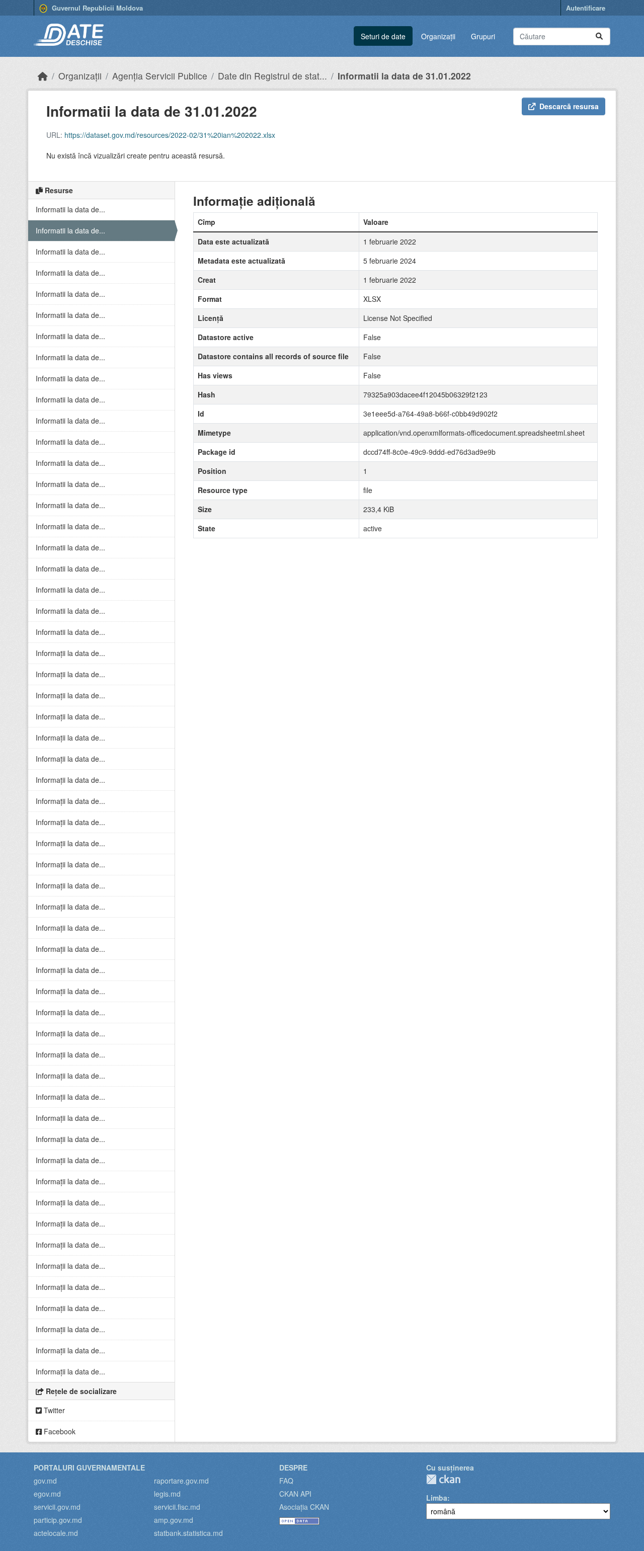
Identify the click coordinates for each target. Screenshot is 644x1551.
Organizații (438, 36)
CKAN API (295, 1494)
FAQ (286, 1481)
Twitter (53, 1410)
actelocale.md (56, 1533)
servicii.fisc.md (177, 1507)
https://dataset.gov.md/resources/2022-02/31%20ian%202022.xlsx (169, 135)
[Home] (43, 75)
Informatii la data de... (70, 209)
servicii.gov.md (57, 1507)
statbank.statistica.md (188, 1533)
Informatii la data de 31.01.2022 (404, 75)
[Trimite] (599, 36)
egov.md (47, 1494)
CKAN (443, 1479)
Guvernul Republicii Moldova (96, 8)
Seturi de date (383, 36)
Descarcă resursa (569, 106)
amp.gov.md (173, 1520)
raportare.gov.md (181, 1481)
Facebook (58, 1431)
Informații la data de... (70, 653)
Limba (436, 1498)
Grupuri (483, 36)
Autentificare (585, 8)
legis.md (167, 1494)
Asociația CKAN (304, 1507)
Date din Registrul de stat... (272, 75)
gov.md (45, 1481)
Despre (293, 1467)
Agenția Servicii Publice (159, 75)
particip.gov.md (58, 1520)
